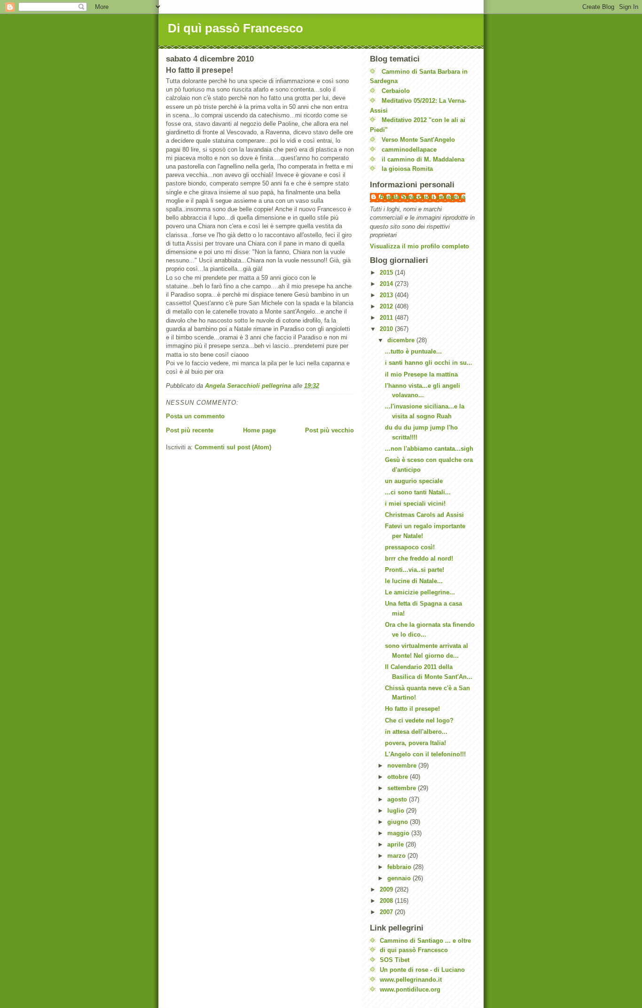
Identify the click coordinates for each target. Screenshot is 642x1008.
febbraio (400, 866)
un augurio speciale (414, 481)
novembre (402, 765)
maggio (399, 833)
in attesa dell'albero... (416, 731)
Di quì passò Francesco (235, 28)
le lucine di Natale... (414, 581)
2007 (387, 912)
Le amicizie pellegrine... (420, 592)
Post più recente (189, 430)
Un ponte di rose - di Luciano (422, 969)
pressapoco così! (410, 547)
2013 (387, 295)
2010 (387, 328)
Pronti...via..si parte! (414, 569)
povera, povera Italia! (415, 742)
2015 (387, 272)
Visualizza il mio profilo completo (419, 246)
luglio (396, 810)
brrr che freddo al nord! (419, 558)
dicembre (401, 340)
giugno (398, 821)
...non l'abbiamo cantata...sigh (429, 448)
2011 (387, 317)
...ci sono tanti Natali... (418, 492)
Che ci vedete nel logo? (419, 720)
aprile (396, 844)
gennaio (400, 878)
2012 (387, 306)
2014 (387, 283)
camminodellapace (409, 149)
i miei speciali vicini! (415, 503)
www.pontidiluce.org (410, 989)
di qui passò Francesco (414, 950)
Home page (259, 430)
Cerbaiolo (396, 90)
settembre (402, 788)
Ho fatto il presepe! (412, 708)
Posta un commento (195, 416)
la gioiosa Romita (407, 168)
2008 (387, 900)
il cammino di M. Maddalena (423, 159)
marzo (397, 855)
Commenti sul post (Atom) (233, 447)
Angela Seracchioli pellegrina (422, 196)
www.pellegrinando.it (411, 979)
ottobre (398, 776)
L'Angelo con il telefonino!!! (425, 754)
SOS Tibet (394, 959)
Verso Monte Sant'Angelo (418, 139)
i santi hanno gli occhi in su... (428, 362)
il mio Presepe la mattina (421, 374)
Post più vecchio (329, 430)
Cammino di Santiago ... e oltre (425, 940)
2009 (387, 889)
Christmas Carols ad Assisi (424, 514)
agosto (398, 799)
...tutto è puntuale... (413, 351)
